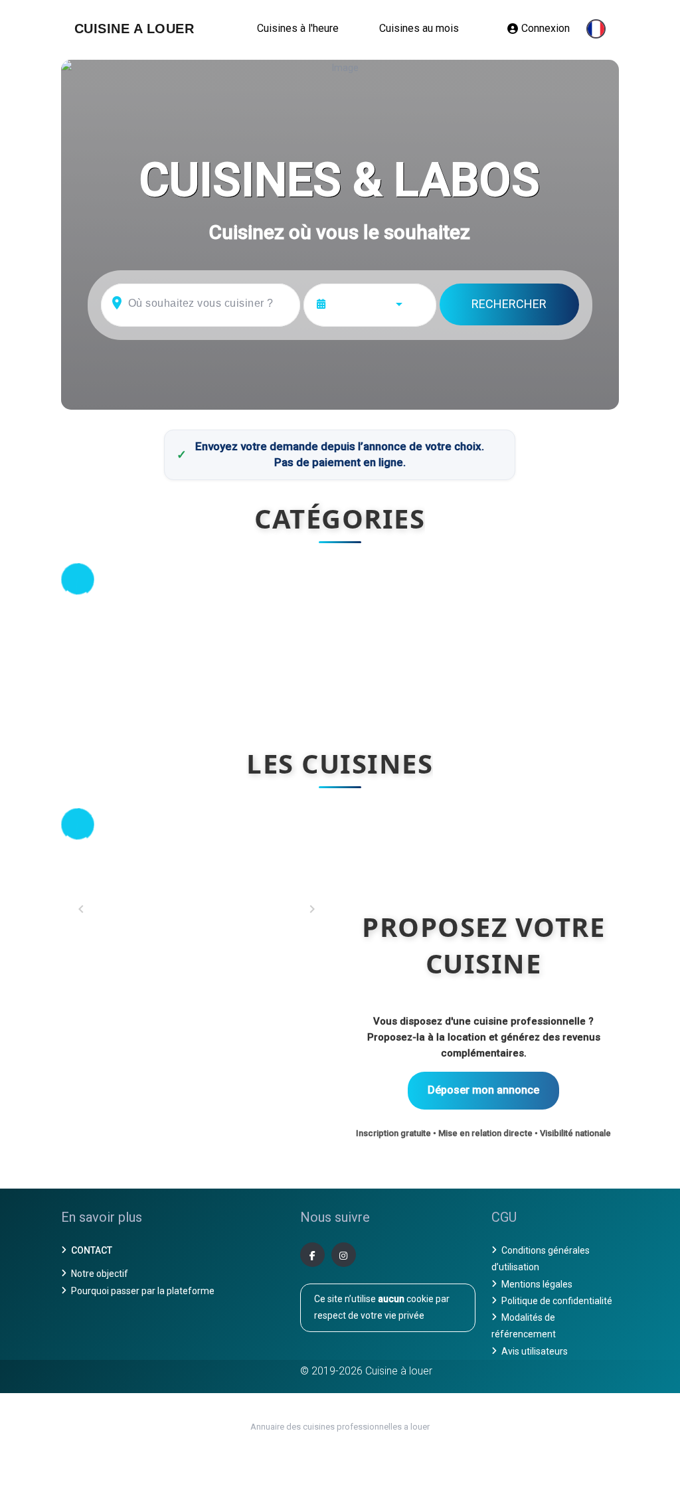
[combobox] (378, 303)
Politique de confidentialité (556, 1300)
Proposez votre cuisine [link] (483, 944)
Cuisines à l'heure (298, 28)
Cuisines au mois (419, 28)
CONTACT (91, 1250)
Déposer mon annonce (483, 1090)
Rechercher (509, 304)
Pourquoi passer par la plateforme (142, 1291)
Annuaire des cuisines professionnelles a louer (340, 1427)
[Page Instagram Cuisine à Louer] (343, 1254)
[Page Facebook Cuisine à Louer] (312, 1254)
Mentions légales (536, 1284)
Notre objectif (99, 1273)
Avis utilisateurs (534, 1351)
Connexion (545, 28)
